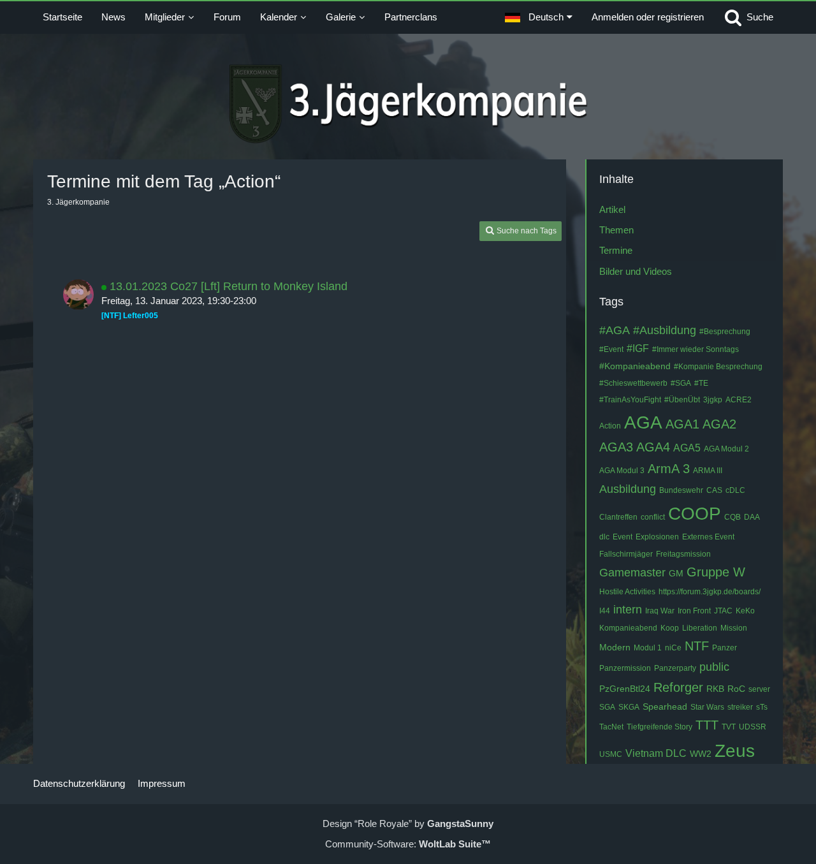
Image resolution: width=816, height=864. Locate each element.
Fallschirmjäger (626, 554)
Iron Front (694, 610)
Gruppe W (716, 572)
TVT (729, 726)
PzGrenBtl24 (624, 689)
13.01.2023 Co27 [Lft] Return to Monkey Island (228, 286)
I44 (604, 610)
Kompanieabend (628, 628)
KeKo (745, 610)
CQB (732, 517)
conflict (653, 517)
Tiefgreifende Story (659, 726)
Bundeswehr (681, 490)
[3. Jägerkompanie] (408, 103)
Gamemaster (632, 572)
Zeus (735, 751)
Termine (615, 250)
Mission (733, 628)
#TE (701, 383)
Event (622, 536)
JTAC (723, 610)
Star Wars (707, 707)
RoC (736, 689)
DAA (752, 517)
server (759, 689)
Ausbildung (627, 489)
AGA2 (719, 424)
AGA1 (682, 424)
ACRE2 (738, 399)
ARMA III (707, 470)
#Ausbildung (664, 330)
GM (676, 573)
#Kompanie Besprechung (718, 366)
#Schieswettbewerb (633, 383)
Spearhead (665, 706)
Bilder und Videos (635, 271)
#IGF (638, 348)
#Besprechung (724, 331)
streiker (740, 707)
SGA (607, 707)
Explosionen (657, 536)
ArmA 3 (669, 469)
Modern (614, 647)
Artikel (612, 209)
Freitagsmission (683, 554)
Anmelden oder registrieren (648, 16)
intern (627, 609)
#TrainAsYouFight (630, 399)
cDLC (735, 490)
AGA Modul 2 (726, 448)
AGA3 (616, 447)
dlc (604, 536)
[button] (538, 17)
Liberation (699, 628)
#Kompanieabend (635, 366)
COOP (694, 514)
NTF (697, 646)
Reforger (678, 687)
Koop (669, 628)
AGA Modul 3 (622, 470)
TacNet (611, 726)
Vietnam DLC (656, 753)
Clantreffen (618, 517)
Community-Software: (408, 843)
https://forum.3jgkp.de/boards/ (710, 591)
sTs (762, 707)
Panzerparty (675, 668)
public (714, 667)
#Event (611, 349)
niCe (673, 647)
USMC (610, 754)
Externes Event (708, 536)
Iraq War (659, 610)
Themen (616, 229)
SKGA (628, 707)
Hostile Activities (627, 591)
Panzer (724, 647)
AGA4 (653, 447)
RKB (715, 689)
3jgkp (712, 399)
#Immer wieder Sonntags (695, 349)
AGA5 (687, 448)
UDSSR (752, 726)
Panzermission (625, 668)
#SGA (681, 383)
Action (610, 425)
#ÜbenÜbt (682, 399)
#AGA (614, 330)
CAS (714, 490)
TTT (707, 725)
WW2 (700, 754)
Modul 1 (648, 647)
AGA (643, 422)
